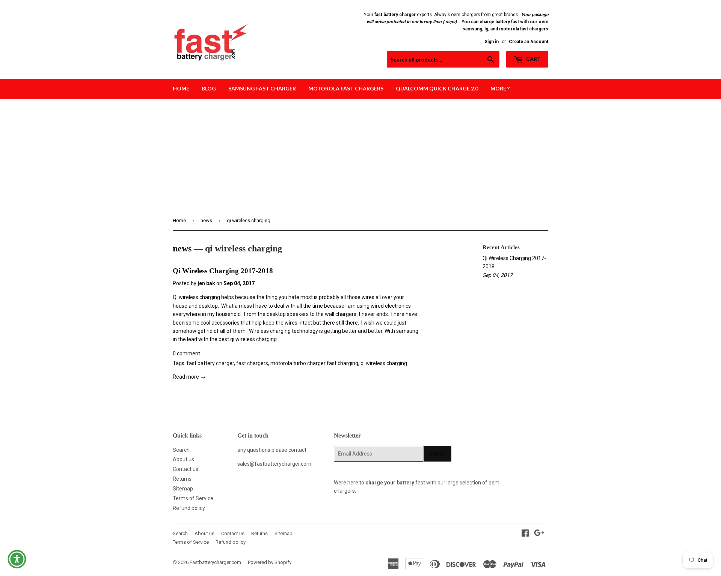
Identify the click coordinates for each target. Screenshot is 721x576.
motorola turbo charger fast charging (314, 363)
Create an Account (528, 41)
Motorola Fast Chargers (345, 88)
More (498, 88)
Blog (209, 88)
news (206, 220)
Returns (182, 479)
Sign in (492, 41)
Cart (533, 59)
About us (183, 459)
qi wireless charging (383, 363)
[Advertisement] (360, 155)
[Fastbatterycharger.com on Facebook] (525, 534)
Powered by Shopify (269, 562)
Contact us (185, 469)
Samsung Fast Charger (262, 88)
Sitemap (183, 489)
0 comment (186, 353)
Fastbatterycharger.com (215, 562)
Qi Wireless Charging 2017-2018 (223, 271)
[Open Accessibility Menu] (17, 559)
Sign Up (437, 454)
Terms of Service (193, 498)
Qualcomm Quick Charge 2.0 (437, 88)
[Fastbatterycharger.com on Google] (539, 534)
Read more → (189, 377)
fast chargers (252, 363)
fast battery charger (210, 363)
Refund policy (189, 508)
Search (181, 450)
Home (181, 88)
